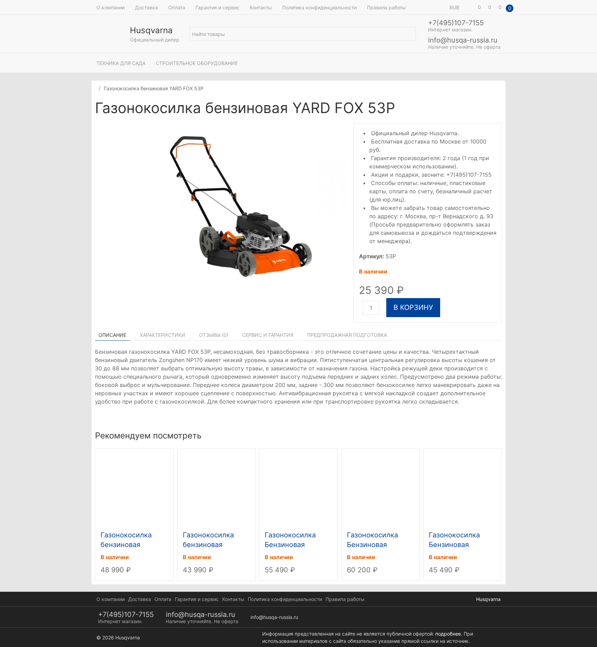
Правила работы (386, 7)
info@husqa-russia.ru (463, 40)
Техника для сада (120, 63)
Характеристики (162, 335)
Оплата (176, 7)
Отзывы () (213, 335)
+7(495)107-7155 (456, 23)
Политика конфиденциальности (319, 7)
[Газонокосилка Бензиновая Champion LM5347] (462, 487)
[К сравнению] (491, 109)
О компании (110, 7)
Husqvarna (488, 599)
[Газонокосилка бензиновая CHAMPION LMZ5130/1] (216, 487)
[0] (469, 7)
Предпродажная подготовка (347, 335)
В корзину (413, 307)
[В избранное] (498, 109)
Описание (112, 335)
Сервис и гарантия (267, 335)
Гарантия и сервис (217, 7)
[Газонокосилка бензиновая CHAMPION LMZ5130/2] (134, 487)
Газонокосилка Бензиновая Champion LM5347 (460, 544)
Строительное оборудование (197, 63)
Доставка (146, 7)
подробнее (448, 634)
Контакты (261, 7)
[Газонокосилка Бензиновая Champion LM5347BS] (381, 487)
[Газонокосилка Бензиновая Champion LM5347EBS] (298, 487)
